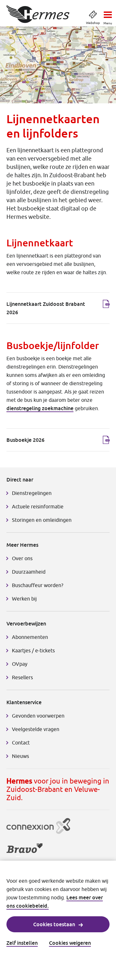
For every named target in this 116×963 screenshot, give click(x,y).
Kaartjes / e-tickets (33, 650)
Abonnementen (30, 637)
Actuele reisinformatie (37, 506)
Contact (21, 742)
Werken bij (24, 598)
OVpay (19, 664)
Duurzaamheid (28, 572)
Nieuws (20, 756)
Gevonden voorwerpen (38, 716)
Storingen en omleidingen (42, 520)
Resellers (22, 677)
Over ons (22, 558)
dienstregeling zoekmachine (39, 408)
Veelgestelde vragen (35, 729)
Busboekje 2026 (25, 440)
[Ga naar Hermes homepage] (38, 14)
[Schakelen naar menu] (107, 12)
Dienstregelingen (32, 493)
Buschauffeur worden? (37, 585)
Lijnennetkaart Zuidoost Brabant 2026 (45, 308)
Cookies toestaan (54, 924)
